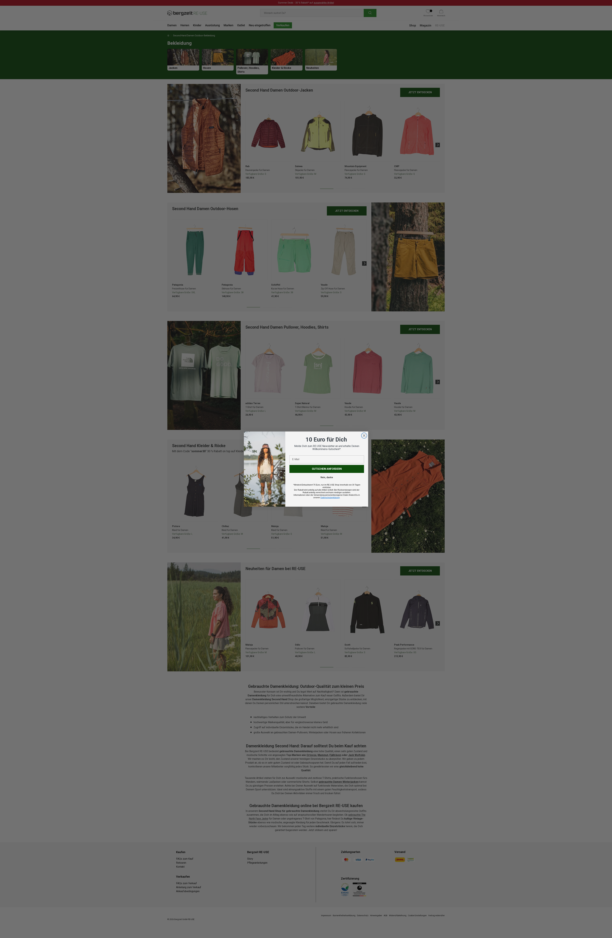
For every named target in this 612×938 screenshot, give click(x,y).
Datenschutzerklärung (330, 497)
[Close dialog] (364, 435)
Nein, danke (327, 477)
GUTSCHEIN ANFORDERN (327, 468)
